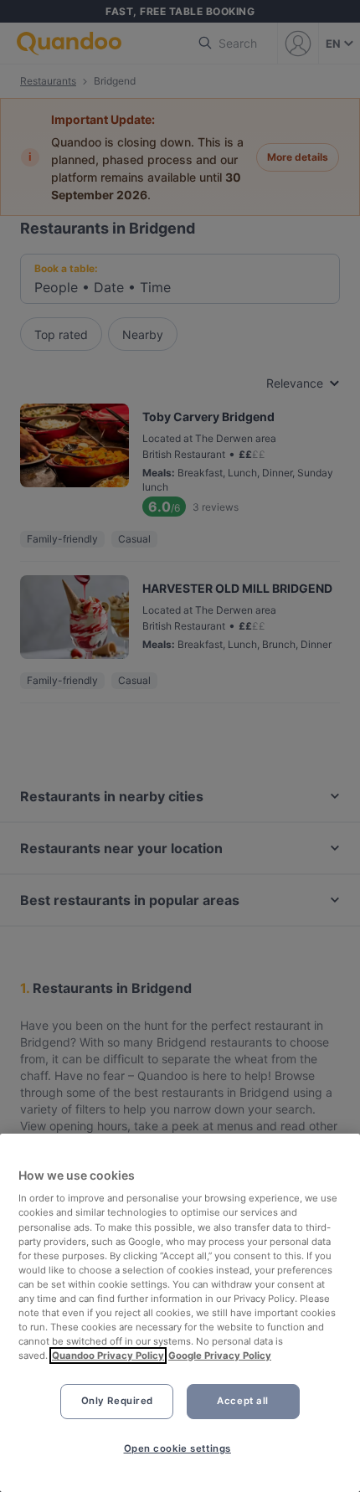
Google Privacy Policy (219, 1355)
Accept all (243, 1401)
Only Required (117, 1401)
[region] (180, 1313)
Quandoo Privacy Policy (108, 1355)
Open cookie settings (177, 1448)
